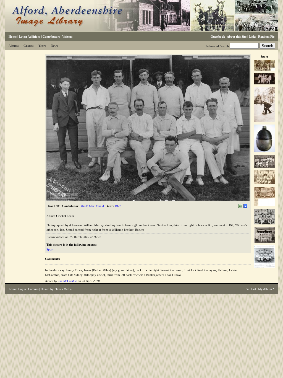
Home (13, 36)
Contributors (51, 36)
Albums (14, 45)
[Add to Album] (240, 207)
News (54, 45)
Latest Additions (29, 36)
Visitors (67, 36)
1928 (118, 206)
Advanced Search (217, 46)
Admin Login (17, 289)
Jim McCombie (67, 281)
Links (252, 36)
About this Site (237, 36)
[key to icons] (245, 207)
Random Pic (266, 36)
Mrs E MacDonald (92, 206)
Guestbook (218, 36)
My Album (265, 289)
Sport (49, 249)
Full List (250, 289)
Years (42, 45)
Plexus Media (63, 289)
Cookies (33, 289)
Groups (28, 45)
